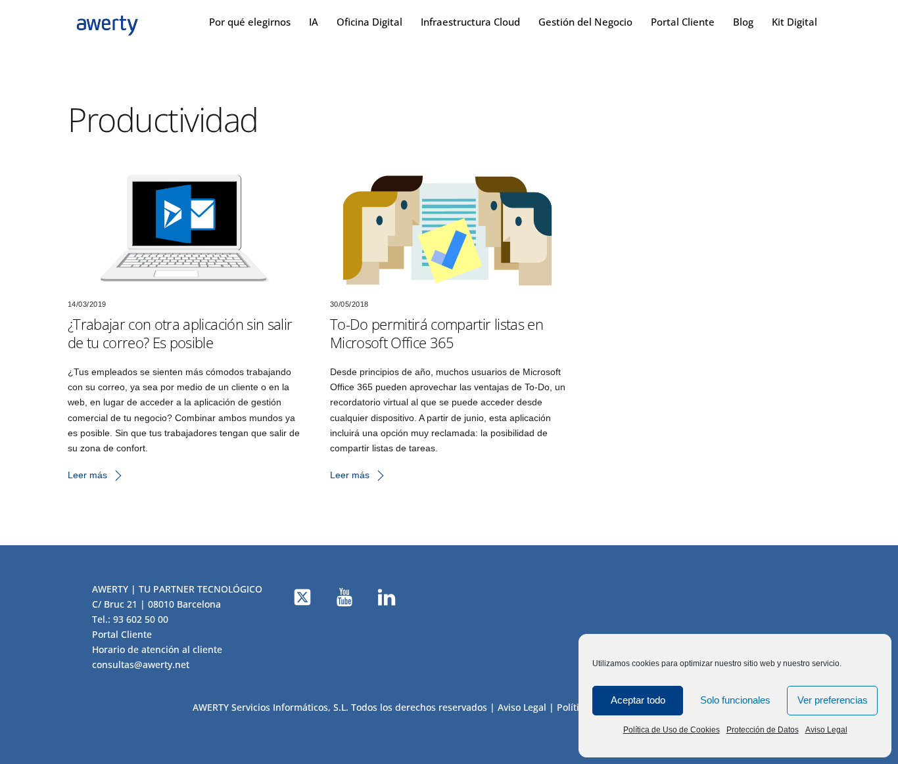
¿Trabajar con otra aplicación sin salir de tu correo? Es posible (180, 333)
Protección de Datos (762, 729)
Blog (743, 21)
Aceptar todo (638, 700)
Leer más (87, 475)
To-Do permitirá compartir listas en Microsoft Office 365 (436, 333)
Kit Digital (794, 21)
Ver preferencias (832, 700)
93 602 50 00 (140, 619)
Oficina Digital (369, 21)
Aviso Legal (826, 729)
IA (313, 21)
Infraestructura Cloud (470, 21)
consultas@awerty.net (140, 664)
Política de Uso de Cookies (671, 729)
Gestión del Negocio (585, 21)
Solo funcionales (735, 700)
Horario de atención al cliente (157, 649)
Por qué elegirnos (250, 21)
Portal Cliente (683, 21)
